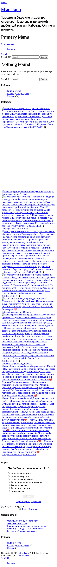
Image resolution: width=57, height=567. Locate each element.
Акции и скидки (19, 485)
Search (4, 54)
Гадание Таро (14, 91)
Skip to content (8, 44)
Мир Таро (11, 9)
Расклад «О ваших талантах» (22, 531)
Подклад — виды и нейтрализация (25, 528)
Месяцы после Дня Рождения (22, 520)
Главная (11, 49)
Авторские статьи (20, 488)
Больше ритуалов (20, 476)
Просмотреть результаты (28, 501)
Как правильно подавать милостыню (26, 526)
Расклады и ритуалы (18, 93)
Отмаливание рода (17, 523)
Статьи (11, 96)
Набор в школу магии (22, 479)
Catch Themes (22, 555)
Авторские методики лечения (26, 482)
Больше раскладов (21, 473)
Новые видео (18, 491)
